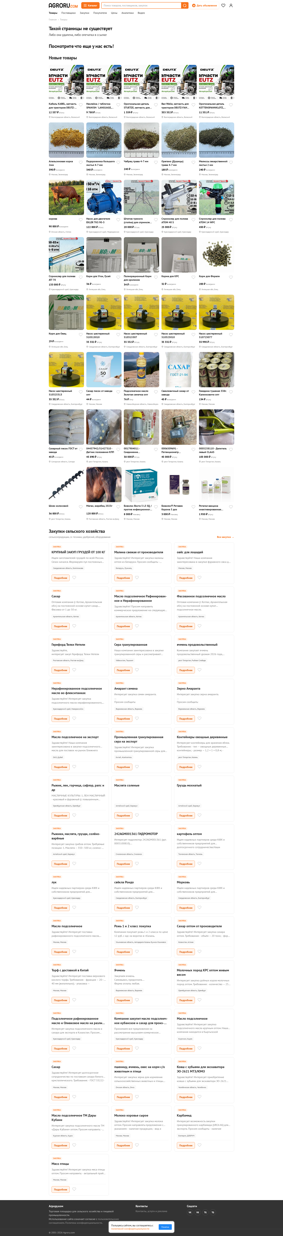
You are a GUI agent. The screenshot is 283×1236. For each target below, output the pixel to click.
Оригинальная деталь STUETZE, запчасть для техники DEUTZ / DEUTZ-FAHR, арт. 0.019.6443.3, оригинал (138, 105)
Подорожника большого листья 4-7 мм (100, 163)
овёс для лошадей (190, 552)
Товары (53, 12)
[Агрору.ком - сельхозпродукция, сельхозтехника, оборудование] (63, 5)
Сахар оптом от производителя (199, 926)
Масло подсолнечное (67, 926)
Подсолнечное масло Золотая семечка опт (136, 392)
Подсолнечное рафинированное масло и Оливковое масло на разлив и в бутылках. (78, 1023)
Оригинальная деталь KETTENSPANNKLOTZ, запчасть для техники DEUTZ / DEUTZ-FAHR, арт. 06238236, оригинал (211, 105)
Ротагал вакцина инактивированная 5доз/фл (210, 507)
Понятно (165, 1227)
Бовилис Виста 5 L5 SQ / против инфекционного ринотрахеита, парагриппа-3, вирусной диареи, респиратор (138, 507)
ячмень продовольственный (197, 644)
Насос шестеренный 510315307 (135, 335)
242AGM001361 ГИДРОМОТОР (136, 834)
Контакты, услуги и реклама (151, 1211)
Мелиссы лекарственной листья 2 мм (213, 163)
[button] (184, 5)
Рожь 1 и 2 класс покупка (132, 926)
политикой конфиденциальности (130, 1228)
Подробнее (60, 577)
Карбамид (184, 1115)
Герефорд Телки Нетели (68, 644)
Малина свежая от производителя (138, 552)
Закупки (84, 12)
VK (190, 1212)
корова (53, 218)
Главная (53, 19)
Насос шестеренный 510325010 (173, 335)
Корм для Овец (57, 333)
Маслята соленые (126, 785)
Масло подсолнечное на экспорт (75, 737)
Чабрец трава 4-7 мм (136, 161)
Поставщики (68, 12)
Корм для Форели (209, 276)
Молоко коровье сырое (131, 1115)
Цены (114, 12)
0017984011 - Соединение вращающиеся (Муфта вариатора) (137, 450)
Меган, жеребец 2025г (99, 505)
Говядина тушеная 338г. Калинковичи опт (212, 392)
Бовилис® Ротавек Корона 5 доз (172, 507)
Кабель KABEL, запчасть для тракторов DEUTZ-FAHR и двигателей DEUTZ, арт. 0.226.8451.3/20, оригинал (62, 105)
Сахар (56, 596)
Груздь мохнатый (189, 785)
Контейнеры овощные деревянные (202, 737)
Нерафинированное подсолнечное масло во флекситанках (77, 690)
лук (54, 882)
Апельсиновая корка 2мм (61, 163)
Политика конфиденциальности (83, 1222)
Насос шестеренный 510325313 (60, 392)
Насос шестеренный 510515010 (98, 335)
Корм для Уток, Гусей (98, 276)
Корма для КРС (170, 276)
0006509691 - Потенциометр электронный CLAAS (173, 450)
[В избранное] (80, 105)
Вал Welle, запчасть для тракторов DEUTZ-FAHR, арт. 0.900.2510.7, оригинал (175, 105)
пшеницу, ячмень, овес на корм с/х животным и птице (139, 1069)
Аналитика (128, 12)
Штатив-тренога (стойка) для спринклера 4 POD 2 (138, 220)
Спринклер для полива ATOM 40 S (174, 220)
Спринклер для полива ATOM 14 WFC (212, 220)
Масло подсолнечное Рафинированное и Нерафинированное (140, 598)
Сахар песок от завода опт (99, 392)
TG (205, 1212)
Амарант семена (126, 688)
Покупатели (100, 12)
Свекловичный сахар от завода (175, 392)
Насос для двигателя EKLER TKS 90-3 (98, 220)
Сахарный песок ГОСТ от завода (63, 450)
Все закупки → (225, 537)
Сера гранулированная (130, 644)
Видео (141, 12)
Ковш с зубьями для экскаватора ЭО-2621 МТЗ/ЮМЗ (200, 1069)
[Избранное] (223, 5)
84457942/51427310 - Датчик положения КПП (100, 450)
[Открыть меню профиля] (231, 5)
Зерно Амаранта (188, 688)
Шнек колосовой (58, 505)
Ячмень (119, 970)
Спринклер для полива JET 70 (62, 278)
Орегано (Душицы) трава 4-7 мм (172, 163)
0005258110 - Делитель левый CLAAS (213, 450)
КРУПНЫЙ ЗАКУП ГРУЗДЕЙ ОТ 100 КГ (78, 552)
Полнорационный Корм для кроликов (137, 278)
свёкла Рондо (124, 882)
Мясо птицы (60, 1164)
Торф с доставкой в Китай (70, 970)
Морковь (183, 882)
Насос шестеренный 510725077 (210, 335)
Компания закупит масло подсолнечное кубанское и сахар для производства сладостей (141, 1023)
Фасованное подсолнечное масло (201, 596)
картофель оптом (189, 834)
